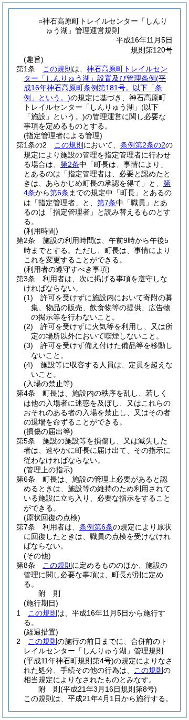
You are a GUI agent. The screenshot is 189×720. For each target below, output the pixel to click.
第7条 (106, 202)
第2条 (69, 164)
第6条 (59, 192)
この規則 (57, 69)
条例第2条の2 (142, 145)
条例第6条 (96, 527)
